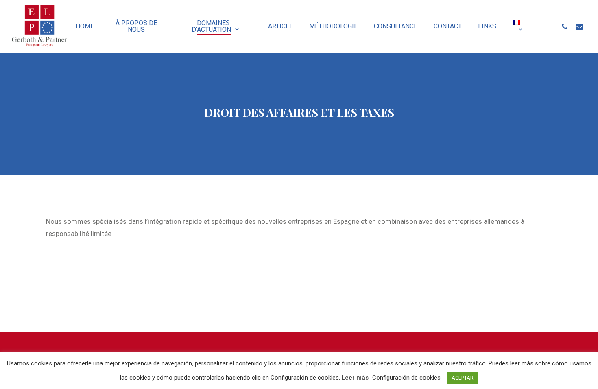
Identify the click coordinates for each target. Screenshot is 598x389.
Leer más (355, 377)
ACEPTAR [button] (463, 378)
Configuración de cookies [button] (406, 377)
